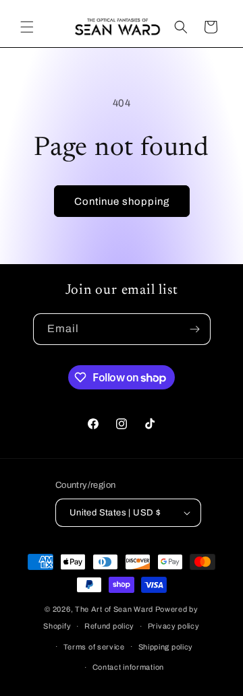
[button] (27, 27)
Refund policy (109, 626)
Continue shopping (121, 201)
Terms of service (94, 647)
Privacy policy (174, 626)
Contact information (128, 667)
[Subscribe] (195, 329)
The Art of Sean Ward (114, 609)
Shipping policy (166, 647)
